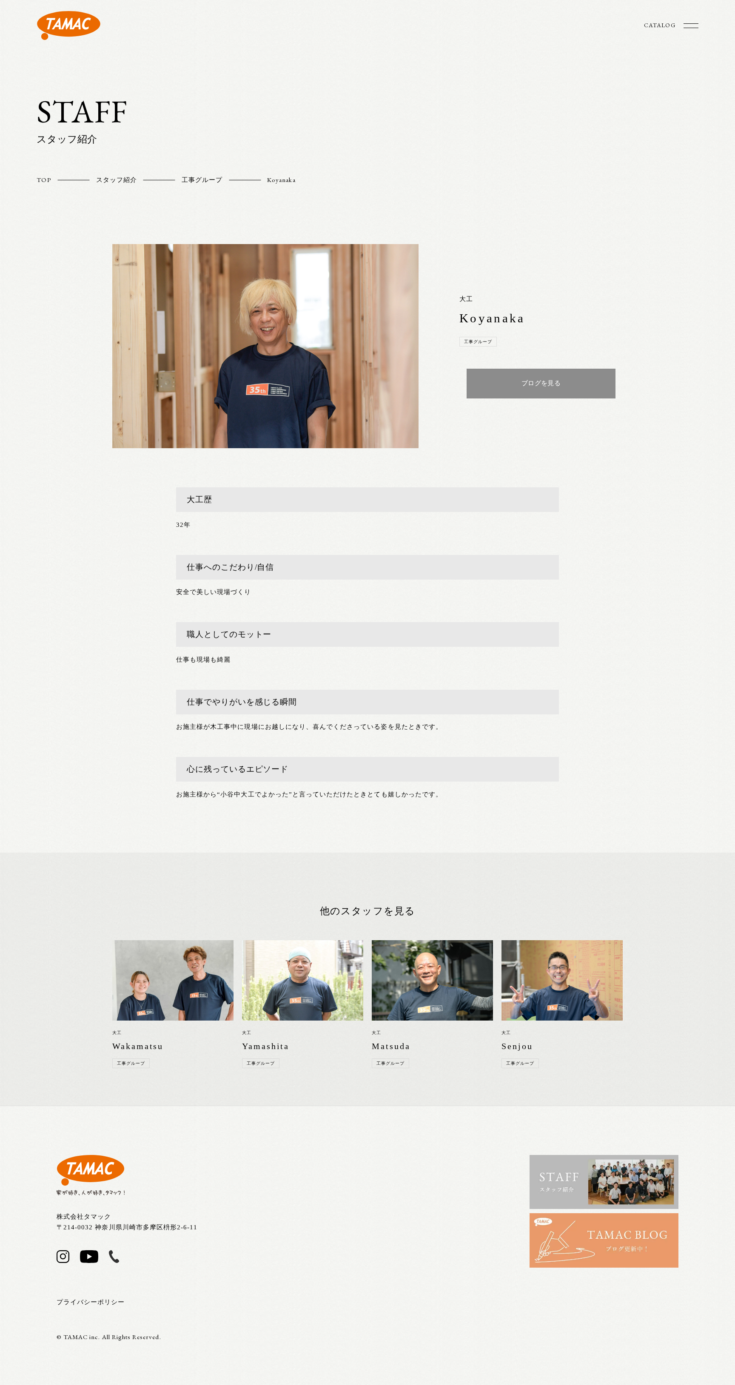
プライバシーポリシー (91, 1302)
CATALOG (659, 25)
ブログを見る (541, 383)
